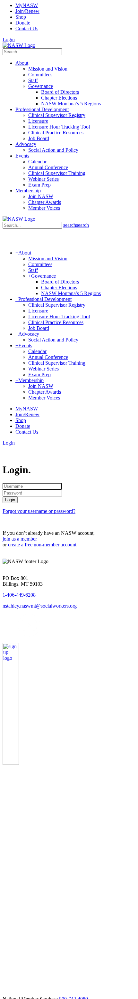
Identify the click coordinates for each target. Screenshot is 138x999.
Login (9, 39)
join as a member (20, 539)
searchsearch (76, 225)
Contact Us (26, 28)
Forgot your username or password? (39, 511)
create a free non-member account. (43, 544)
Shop (20, 17)
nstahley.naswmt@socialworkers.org (40, 606)
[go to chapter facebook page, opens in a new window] (14, 635)
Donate (22, 22)
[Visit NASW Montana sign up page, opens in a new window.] (26, 763)
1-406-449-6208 (19, 595)
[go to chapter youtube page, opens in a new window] (29, 635)
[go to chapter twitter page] (7, 635)
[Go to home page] (19, 45)
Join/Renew (27, 11)
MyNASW (26, 5)
